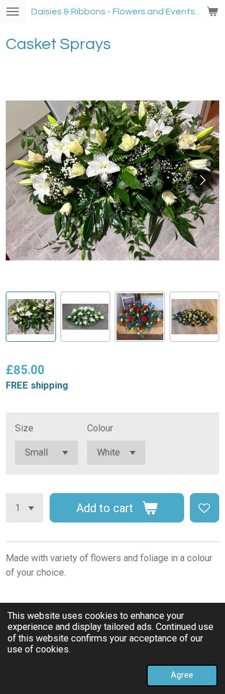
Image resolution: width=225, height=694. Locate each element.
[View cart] (212, 11)
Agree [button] (182, 675)
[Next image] (201, 180)
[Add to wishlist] (204, 508)
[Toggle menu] (12, 11)
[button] (31, 317)
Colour (100, 428)
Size (24, 428)
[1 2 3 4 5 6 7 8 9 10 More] (24, 508)
